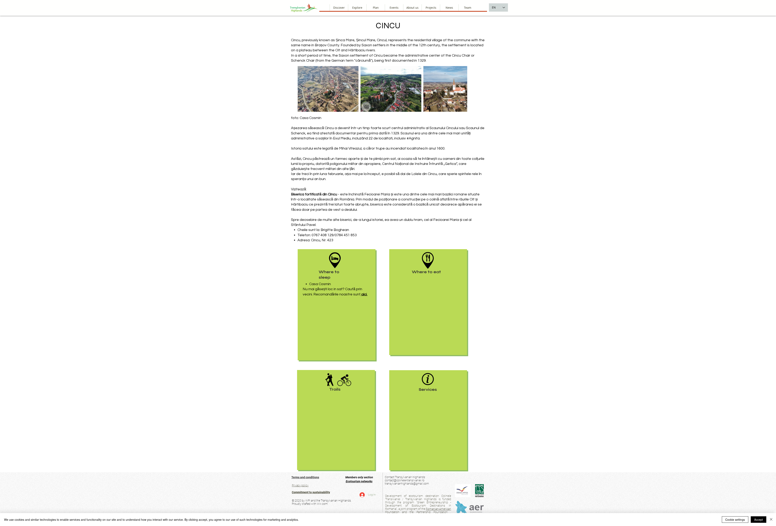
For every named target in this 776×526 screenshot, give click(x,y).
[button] (412, 7)
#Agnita (413, 138)
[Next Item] (460, 89)
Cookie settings (735, 520)
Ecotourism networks (359, 481)
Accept (758, 520)
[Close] (771, 519)
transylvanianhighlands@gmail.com (407, 483)
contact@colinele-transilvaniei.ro (404, 480)
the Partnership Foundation (428, 512)
